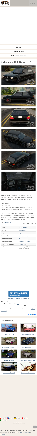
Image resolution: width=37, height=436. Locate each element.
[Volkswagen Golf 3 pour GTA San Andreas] (9, 354)
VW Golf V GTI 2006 (9, 334)
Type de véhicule (18, 51)
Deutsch (18, 418)
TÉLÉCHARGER (19, 294)
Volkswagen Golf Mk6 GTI (9, 347)
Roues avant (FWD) (24, 241)
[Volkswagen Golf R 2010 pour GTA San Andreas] (28, 366)
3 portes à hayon (23, 238)
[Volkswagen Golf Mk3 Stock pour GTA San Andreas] (28, 354)
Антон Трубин (23, 227)
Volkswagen (22, 230)
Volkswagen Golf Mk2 (28, 334)
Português (4, 420)
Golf (20, 233)
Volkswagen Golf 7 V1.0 (28, 347)
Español (25, 418)
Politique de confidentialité (23, 432)
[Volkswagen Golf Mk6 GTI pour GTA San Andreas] (9, 341)
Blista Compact (23, 244)
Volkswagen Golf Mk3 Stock (28, 360)
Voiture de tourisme (24, 235)
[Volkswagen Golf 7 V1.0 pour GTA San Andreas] (28, 341)
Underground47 (9, 222)
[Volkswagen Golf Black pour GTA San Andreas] (18, 75)
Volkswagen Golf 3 (9, 360)
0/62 (18, 304)
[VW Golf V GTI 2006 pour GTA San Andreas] (9, 328)
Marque (18, 47)
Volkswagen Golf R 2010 (28, 373)
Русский (4, 418)
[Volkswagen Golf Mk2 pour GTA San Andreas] (28, 328)
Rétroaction (3, 434)
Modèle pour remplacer (18, 56)
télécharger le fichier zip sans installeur (18, 298)
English (11, 418)
